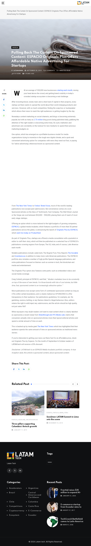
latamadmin (18, 70)
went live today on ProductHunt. (29, 233)
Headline (21, 419)
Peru (66, 412)
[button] (73, 384)
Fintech (15, 419)
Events (49, 412)
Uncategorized (32, 419)
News (62, 412)
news (50, 462)
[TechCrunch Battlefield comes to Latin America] (52, 521)
